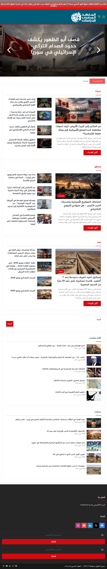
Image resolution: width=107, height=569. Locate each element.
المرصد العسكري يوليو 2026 (23, 278)
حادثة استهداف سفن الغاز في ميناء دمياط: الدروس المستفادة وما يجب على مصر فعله (21, 253)
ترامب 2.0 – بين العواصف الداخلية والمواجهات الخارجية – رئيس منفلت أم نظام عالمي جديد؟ (48, 357)
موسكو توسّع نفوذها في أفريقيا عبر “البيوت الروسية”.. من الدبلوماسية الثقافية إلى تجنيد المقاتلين (21, 205)
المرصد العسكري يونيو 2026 (22, 291)
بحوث (98, 91)
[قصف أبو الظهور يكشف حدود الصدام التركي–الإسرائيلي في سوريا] (44, 130)
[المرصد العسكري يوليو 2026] (44, 281)
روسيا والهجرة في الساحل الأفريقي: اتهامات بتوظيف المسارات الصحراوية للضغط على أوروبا (21, 220)
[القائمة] (103, 18)
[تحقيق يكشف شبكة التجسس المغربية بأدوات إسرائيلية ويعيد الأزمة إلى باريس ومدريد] (44, 143)
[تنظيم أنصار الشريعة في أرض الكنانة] (94, 396)
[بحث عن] (99, 18)
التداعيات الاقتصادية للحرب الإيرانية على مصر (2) (66, 431)
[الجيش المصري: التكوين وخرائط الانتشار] (94, 384)
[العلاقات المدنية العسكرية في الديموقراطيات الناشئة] (94, 372)
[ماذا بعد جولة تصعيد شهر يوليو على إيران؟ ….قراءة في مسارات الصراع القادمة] (44, 178)
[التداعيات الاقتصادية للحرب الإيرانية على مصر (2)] (94, 435)
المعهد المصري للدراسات (72, 566)
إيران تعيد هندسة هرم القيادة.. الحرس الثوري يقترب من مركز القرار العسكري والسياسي (21, 102)
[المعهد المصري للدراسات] (83, 17)
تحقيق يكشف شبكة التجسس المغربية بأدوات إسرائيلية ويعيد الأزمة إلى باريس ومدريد (53, 46)
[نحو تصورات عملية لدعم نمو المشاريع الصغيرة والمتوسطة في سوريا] (94, 446)
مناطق (97, 167)
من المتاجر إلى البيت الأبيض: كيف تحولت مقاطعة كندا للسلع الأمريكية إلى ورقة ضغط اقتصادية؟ (78, 130)
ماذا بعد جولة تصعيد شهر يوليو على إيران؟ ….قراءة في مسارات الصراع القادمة (21, 177)
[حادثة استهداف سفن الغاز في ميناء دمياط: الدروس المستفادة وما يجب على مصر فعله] (44, 254)
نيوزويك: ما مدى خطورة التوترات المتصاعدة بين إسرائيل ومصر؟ (60, 466)
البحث (99, 319)
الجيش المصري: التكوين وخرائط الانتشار (69, 380)
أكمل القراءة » (92, 152)
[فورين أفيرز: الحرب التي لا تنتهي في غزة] (94, 458)
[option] (53, 50)
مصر (99, 242)
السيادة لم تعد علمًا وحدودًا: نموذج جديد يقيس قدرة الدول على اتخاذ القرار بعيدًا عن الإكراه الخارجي (21, 116)
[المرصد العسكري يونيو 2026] (44, 294)
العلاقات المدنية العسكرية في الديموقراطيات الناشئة (63, 368)
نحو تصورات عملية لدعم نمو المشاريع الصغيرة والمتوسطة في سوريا (64, 81)
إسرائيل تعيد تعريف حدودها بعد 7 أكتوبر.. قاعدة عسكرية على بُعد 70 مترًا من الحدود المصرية (79, 281)
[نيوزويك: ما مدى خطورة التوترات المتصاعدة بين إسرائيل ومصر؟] (94, 469)
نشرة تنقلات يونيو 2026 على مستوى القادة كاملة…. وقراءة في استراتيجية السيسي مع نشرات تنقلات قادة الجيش (20, 267)
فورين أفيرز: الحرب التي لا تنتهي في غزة (69, 454)
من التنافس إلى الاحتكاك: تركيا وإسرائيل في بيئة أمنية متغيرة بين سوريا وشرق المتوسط (21, 190)
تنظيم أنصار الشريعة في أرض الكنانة (70, 392)
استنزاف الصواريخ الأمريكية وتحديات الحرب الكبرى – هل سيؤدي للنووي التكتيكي (81, 205)
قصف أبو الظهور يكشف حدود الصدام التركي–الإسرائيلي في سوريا (22, 129)
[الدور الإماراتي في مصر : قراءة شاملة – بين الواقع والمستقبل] (94, 349)
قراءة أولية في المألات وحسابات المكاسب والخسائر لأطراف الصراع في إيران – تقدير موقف (50, 419)
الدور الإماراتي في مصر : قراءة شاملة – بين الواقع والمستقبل (61, 345)
